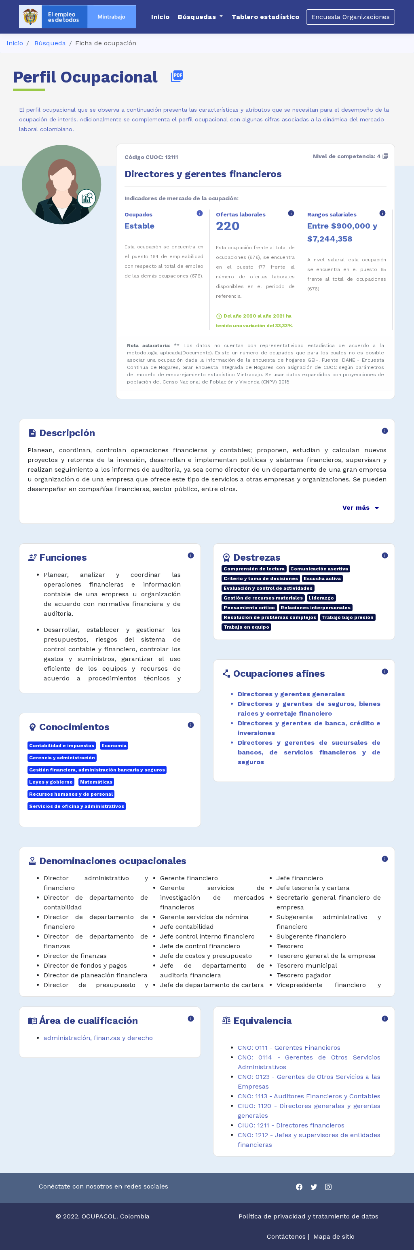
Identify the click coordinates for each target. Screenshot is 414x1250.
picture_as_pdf (177, 76)
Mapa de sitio (334, 1236)
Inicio (14, 43)
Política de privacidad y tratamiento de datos (309, 1216)
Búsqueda (50, 43)
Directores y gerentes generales (291, 694)
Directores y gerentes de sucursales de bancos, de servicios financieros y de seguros (309, 752)
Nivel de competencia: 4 (351, 156)
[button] (200, 17)
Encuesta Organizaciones (350, 17)
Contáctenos (286, 1236)
